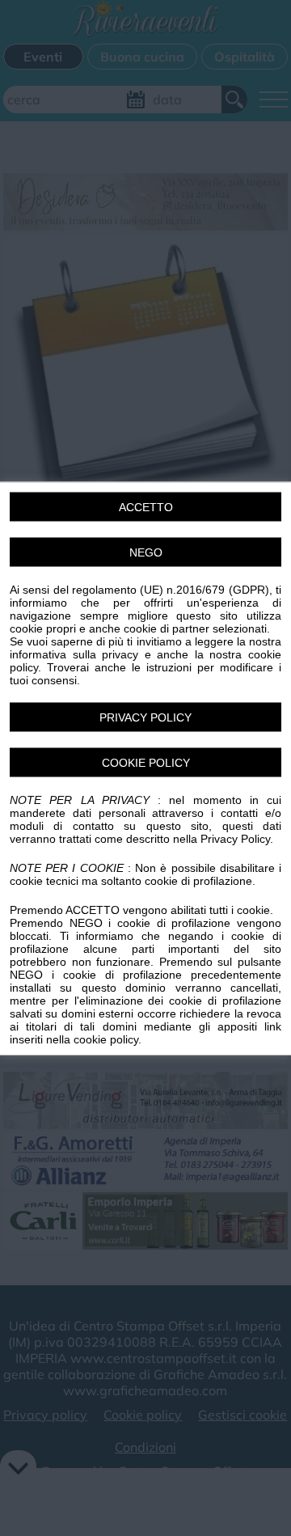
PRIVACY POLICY (145, 716)
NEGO (145, 551)
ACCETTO (146, 506)
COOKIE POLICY (146, 761)
